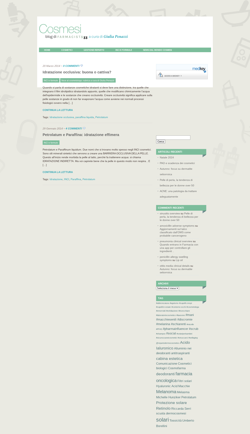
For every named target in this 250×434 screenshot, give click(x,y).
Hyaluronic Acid (167, 386)
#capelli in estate (163, 307)
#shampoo (160, 334)
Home (47, 50)
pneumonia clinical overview (176, 241)
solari (162, 420)
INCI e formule (123, 50)
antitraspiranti (180, 353)
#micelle (190, 324)
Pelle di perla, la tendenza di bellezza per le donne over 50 (177, 182)
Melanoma (166, 391)
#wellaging (193, 338)
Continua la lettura (58, 110)
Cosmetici (66, 50)
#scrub (193, 329)
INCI (66, 179)
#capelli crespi (185, 303)
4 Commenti (74, 128)
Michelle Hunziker (168, 397)
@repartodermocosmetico (167, 343)
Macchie (184, 386)
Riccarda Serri (181, 408)
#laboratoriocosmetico (166, 315)
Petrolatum (101, 117)
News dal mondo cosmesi (157, 50)
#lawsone (180, 315)
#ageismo (174, 303)
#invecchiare (184, 311)
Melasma (183, 392)
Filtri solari (184, 381)
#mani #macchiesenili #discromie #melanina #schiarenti (175, 319)
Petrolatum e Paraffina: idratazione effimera (81, 135)
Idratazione (56, 179)
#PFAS (159, 329)
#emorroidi (160, 311)
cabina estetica (169, 358)
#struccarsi (183, 338)
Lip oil (179, 260)
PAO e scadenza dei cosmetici (177, 163)
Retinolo (163, 408)
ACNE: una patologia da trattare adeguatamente (178, 194)
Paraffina (76, 179)
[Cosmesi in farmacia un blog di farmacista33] (83, 46)
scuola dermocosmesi (171, 413)
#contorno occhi (178, 307)
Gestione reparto (94, 50)
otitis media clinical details (175, 265)
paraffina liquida (84, 117)
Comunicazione (166, 363)
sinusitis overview (170, 213)
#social (171, 333)
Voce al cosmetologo (57, 54)
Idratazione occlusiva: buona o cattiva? (77, 72)
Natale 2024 (167, 157)
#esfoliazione (172, 311)
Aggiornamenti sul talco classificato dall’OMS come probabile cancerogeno (175, 232)
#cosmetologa (192, 307)
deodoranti (165, 374)
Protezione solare (171, 403)
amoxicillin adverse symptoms (177, 225)
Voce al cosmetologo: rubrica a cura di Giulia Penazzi (87, 80)
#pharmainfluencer (175, 329)
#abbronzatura (162, 303)
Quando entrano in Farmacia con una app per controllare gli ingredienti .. (179, 248)
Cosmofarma (177, 368)
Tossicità (175, 420)
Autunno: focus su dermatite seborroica (176, 171)
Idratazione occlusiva (62, 117)
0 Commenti (71, 65)
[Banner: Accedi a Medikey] (182, 78)
